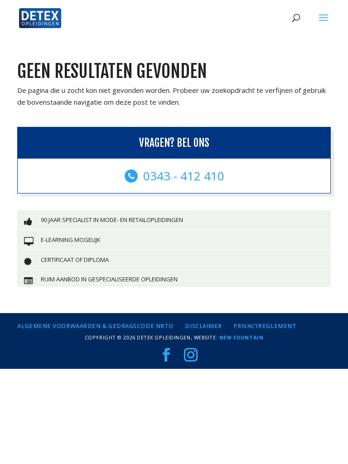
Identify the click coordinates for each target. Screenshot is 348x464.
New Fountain (241, 337)
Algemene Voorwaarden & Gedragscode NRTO (95, 326)
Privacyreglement (264, 326)
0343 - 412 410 (182, 176)
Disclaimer (203, 326)
